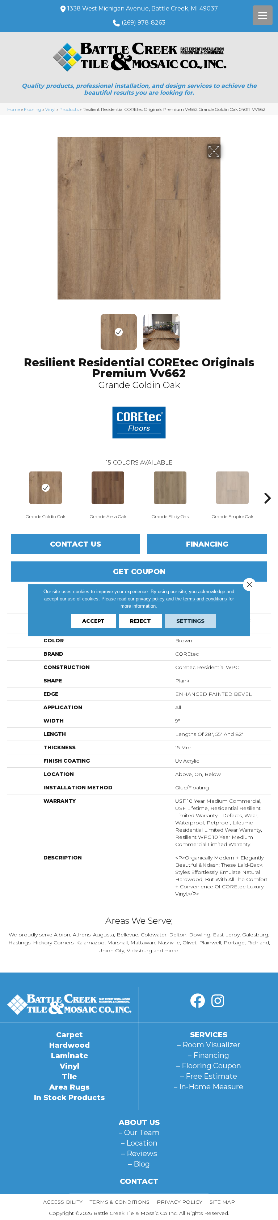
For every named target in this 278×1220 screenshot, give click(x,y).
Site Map (222, 1201)
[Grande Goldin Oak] (45, 488)
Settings (190, 621)
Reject (140, 621)
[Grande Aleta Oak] (108, 488)
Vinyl (50, 109)
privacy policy (150, 599)
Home (13, 109)
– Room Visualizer (208, 1044)
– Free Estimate (208, 1076)
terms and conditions (205, 599)
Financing (207, 544)
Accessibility (63, 1201)
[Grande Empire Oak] (232, 488)
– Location (139, 1143)
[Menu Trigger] (263, 15)
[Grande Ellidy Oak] (170, 488)
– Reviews (139, 1153)
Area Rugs (69, 1087)
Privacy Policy (179, 1201)
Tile (69, 1076)
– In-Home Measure (208, 1086)
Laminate (69, 1055)
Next (225, 328)
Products (69, 109)
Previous (52, 328)
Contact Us (75, 544)
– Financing (208, 1055)
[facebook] (198, 1001)
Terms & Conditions (119, 1201)
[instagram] (217, 1001)
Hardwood (69, 1045)
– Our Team (139, 1132)
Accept (93, 621)
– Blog (139, 1164)
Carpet (69, 1034)
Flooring (32, 109)
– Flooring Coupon (208, 1065)
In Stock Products (69, 1097)
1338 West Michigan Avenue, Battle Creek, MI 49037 (142, 8)
